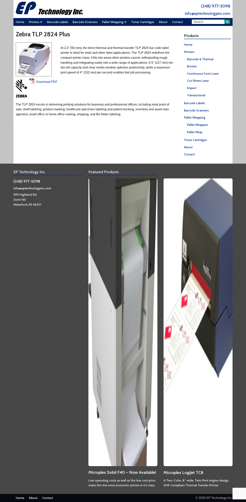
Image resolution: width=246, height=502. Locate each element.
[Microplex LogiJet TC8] (199, 466)
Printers (34, 22)
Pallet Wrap (194, 132)
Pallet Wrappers (197, 125)
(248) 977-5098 (215, 6)
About (163, 22)
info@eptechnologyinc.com (207, 13)
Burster (192, 66)
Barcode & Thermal (200, 59)
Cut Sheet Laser (198, 80)
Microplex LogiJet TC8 (183, 472)
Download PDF (46, 81)
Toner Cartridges (142, 22)
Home (20, 22)
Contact (177, 22)
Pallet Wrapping (112, 22)
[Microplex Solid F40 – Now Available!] (124, 466)
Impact (191, 88)
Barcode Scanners (85, 22)
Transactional (196, 95)
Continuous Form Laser (203, 73)
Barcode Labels (57, 22)
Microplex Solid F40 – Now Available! (122, 472)
